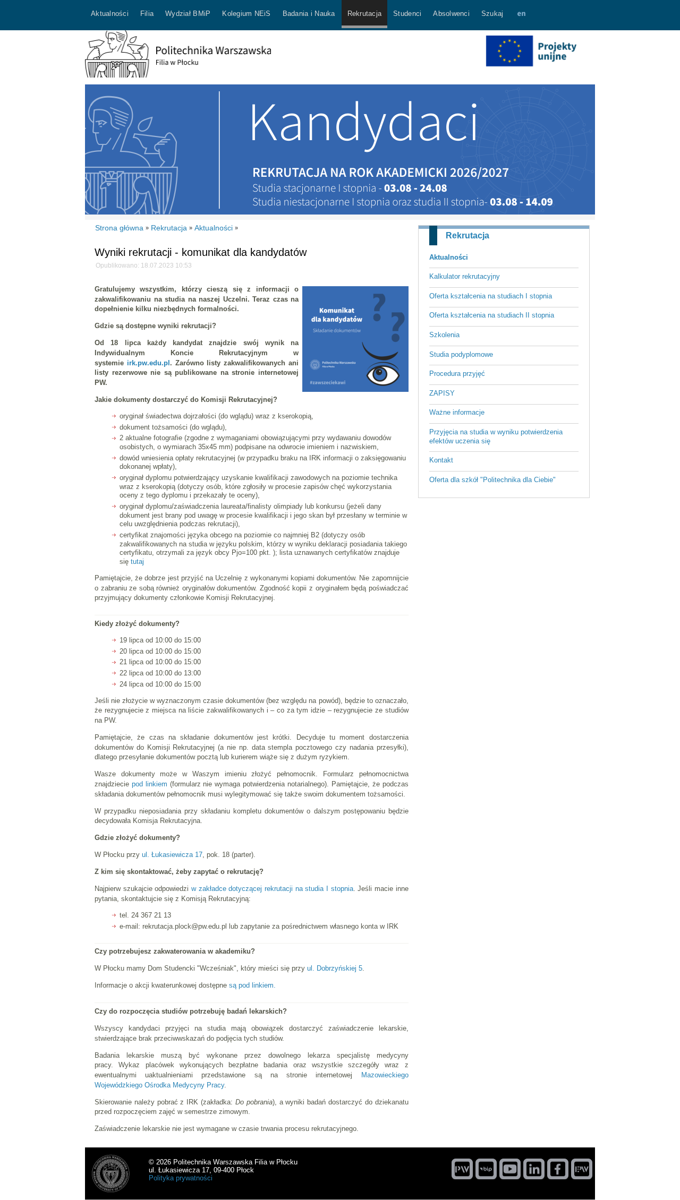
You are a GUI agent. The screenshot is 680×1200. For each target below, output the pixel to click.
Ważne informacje (456, 412)
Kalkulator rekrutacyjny (464, 276)
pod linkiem (149, 784)
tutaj (137, 561)
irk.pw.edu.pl (148, 363)
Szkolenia (444, 335)
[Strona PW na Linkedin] (534, 1168)
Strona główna (119, 228)
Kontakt (441, 460)
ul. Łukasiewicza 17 (172, 855)
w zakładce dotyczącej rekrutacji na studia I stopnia (272, 889)
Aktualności (448, 257)
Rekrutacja (467, 235)
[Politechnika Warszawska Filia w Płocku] (178, 75)
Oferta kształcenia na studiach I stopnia (490, 296)
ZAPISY (442, 393)
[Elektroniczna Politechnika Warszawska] (581, 1168)
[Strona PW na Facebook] (557, 1168)
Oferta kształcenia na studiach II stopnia (491, 315)
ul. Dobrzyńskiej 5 (334, 968)
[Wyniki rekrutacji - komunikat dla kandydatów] (355, 389)
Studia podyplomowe (461, 354)
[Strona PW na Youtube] (510, 1168)
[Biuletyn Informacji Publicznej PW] (486, 1168)
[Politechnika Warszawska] (462, 1168)
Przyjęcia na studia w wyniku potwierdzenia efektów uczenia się (496, 436)
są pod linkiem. (252, 985)
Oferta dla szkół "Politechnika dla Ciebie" (492, 480)
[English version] (521, 15)
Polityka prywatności (180, 1178)
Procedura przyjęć (457, 374)
